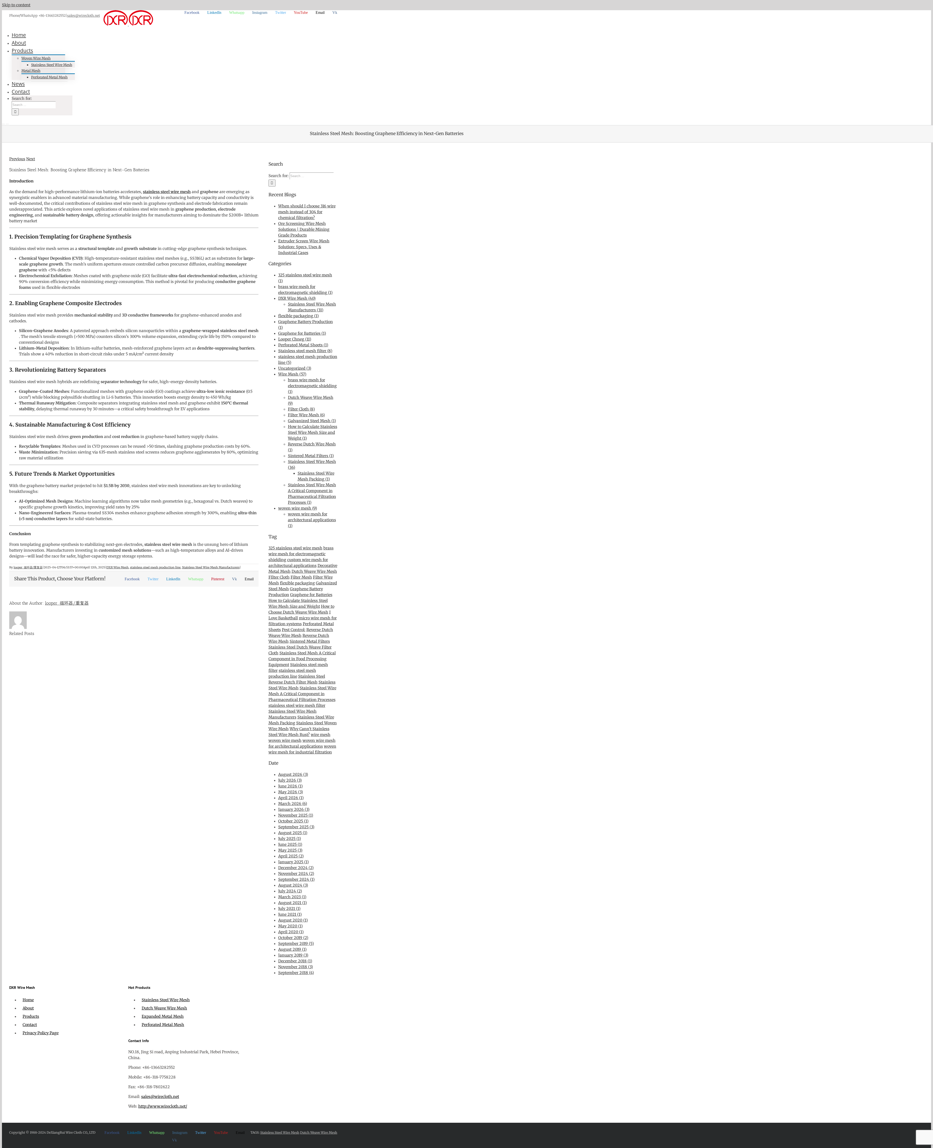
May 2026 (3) (290, 791)
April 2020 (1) (291, 931)
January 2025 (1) (293, 861)
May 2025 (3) (290, 850)
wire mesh (320, 734)
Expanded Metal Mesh (163, 1016)
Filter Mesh (301, 577)
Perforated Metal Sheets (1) (303, 345)
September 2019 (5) (296, 943)
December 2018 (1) (295, 961)
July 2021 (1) (289, 908)
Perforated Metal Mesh (163, 1024)
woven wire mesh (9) (297, 508)
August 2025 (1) (292, 832)
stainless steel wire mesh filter (296, 705)
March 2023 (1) (292, 896)
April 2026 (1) (291, 797)
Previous (17, 158)
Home (28, 999)
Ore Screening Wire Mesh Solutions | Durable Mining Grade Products (303, 229)
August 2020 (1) (293, 920)
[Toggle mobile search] (7, 122)
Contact (30, 1024)
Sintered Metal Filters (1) (311, 455)
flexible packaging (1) (298, 315)
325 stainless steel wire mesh (295, 548)
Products (31, 1016)
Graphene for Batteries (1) (302, 333)
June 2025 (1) (290, 844)
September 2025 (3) (296, 826)
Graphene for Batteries (311, 594)
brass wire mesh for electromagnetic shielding (301, 554)
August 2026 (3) (293, 774)
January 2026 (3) (294, 809)
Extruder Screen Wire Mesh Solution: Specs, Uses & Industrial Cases (303, 247)
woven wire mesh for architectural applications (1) (312, 520)
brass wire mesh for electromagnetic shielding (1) (312, 385)
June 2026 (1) (290, 786)
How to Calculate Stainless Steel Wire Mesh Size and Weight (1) (312, 432)
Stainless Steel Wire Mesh (166, 999)
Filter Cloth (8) (301, 409)
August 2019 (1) (292, 949)
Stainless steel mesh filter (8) (305, 350)
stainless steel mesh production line (155, 567)
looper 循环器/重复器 (28, 567)
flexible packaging (297, 583)
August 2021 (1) (292, 902)
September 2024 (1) (296, 879)
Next (30, 158)
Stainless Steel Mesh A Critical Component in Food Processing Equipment (302, 659)
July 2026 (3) (290, 780)
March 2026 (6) (292, 803)
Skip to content (16, 4)
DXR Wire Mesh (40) (297, 298)
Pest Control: (293, 629)
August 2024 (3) (293, 885)
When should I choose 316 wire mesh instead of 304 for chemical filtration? (307, 212)
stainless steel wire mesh (167, 191)
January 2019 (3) (293, 955)
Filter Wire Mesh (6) (306, 414)
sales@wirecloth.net (83, 15)
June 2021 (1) (290, 914)
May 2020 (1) (290, 926)
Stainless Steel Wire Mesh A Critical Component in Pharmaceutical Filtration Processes (302, 693)
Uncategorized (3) (294, 368)
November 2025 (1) (295, 815)
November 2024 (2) (296, 873)
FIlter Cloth (279, 577)
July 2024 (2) (290, 891)
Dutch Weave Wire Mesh (314, 571)
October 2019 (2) (293, 937)
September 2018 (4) (296, 972)
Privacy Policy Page (41, 1032)
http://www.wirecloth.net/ (162, 1106)
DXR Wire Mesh (117, 567)
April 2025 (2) (291, 856)
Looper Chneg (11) (294, 339)
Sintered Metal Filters (310, 641)
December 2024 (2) (296, 867)
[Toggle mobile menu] (3, 122)
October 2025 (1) (293, 821)
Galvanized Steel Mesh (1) (312, 420)
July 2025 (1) (289, 838)
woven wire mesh (285, 740)
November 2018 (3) (295, 966)
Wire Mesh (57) (292, 374)
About (28, 1008)
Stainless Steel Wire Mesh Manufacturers (211, 567)
